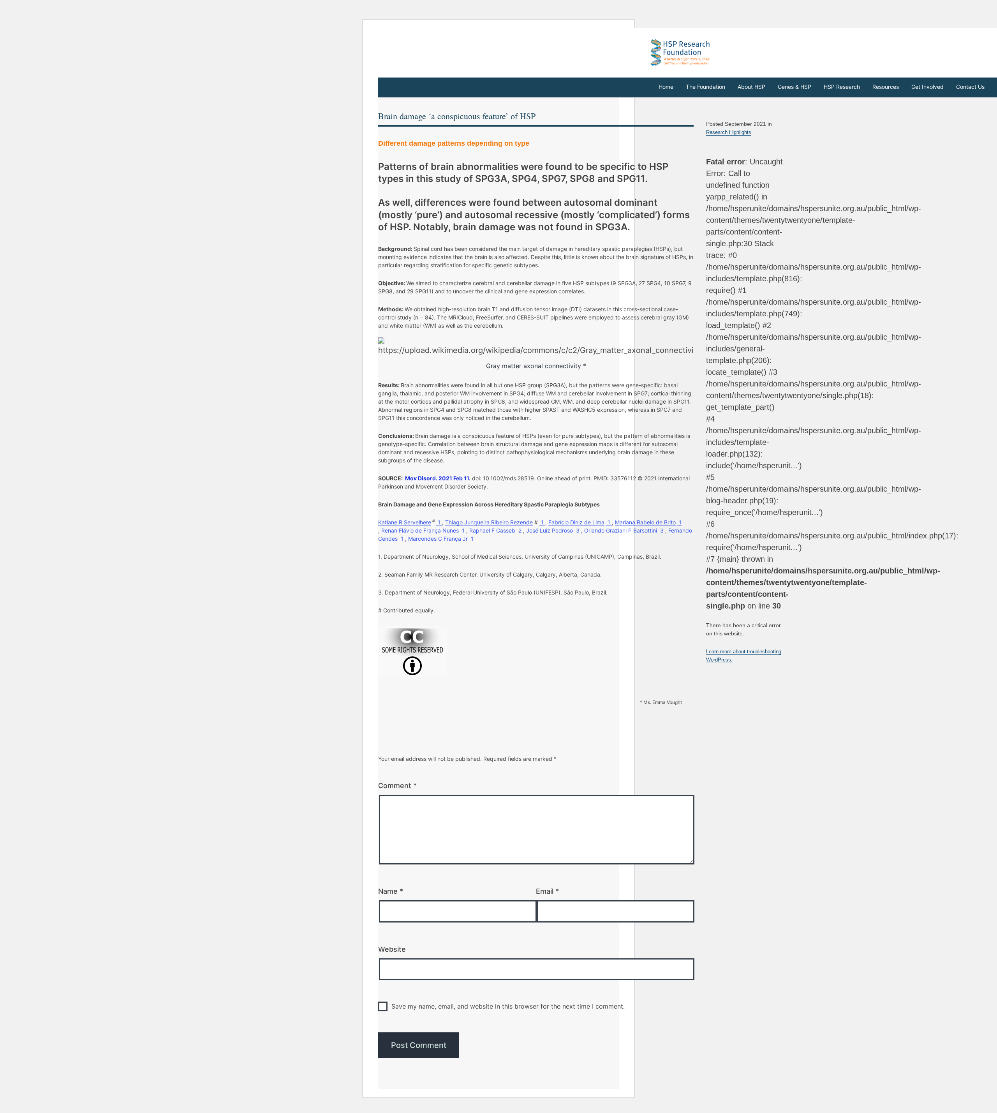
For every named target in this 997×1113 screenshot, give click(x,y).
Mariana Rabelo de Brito (645, 522)
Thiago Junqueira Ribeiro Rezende (489, 522)
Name (390, 891)
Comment (397, 785)
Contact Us (970, 86)
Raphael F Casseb (492, 530)
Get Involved (927, 86)
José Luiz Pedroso (549, 530)
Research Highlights (728, 132)
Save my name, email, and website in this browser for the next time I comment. (508, 1006)
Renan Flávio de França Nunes (420, 530)
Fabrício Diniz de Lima (576, 522)
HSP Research (842, 86)
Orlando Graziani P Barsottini (620, 530)
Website (392, 949)
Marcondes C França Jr (438, 538)
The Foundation (705, 86)
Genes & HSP (794, 86)
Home (666, 86)
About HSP (751, 86)
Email (547, 891)
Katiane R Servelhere (404, 522)
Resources (885, 86)
